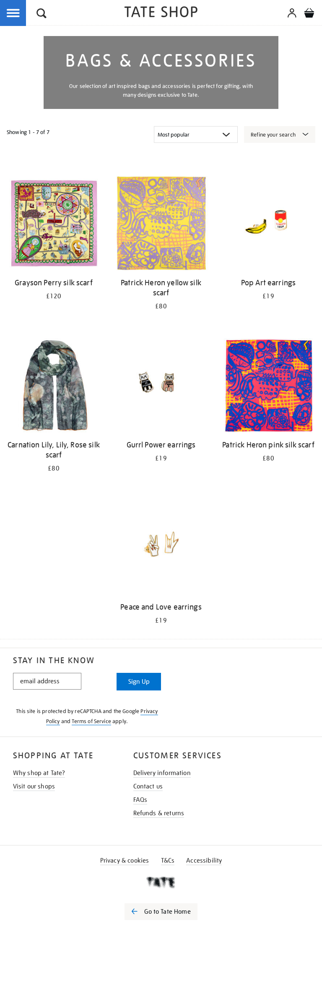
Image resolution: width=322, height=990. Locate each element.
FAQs (140, 800)
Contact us (148, 786)
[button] (41, 14)
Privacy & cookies (124, 860)
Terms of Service (91, 721)
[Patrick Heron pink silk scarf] (268, 387)
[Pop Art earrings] (268, 225)
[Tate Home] (161, 882)
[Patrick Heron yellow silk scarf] (161, 225)
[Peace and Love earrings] (161, 549)
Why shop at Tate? (39, 773)
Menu (13, 13)
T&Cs (168, 860)
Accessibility (204, 860)
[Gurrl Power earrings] (161, 387)
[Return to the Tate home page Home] (161, 13)
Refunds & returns (158, 813)
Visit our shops (34, 786)
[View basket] (309, 14)
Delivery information (162, 773)
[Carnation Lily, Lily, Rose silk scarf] (53, 387)
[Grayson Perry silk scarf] (53, 225)
